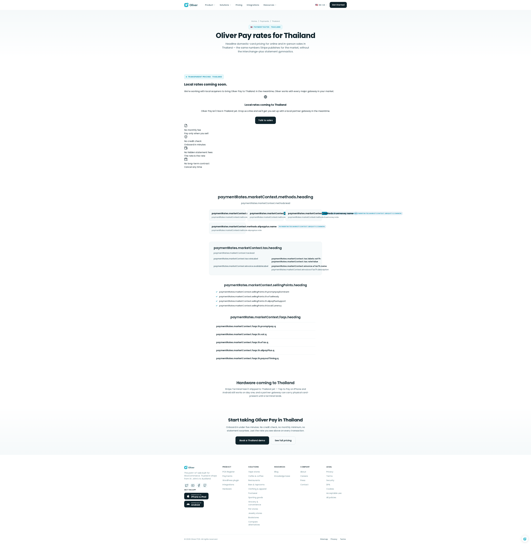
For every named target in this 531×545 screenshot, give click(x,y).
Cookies (330, 489)
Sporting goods (255, 497)
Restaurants (254, 480)
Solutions (224, 5)
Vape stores (254, 471)
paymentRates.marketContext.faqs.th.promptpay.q (246, 326)
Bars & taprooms (256, 484)
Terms (329, 476)
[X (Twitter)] (186, 485)
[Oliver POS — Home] (191, 5)
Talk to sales (265, 120)
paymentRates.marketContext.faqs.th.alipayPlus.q (245, 350)
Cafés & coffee (255, 476)
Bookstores (253, 517)
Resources (269, 5)
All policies (331, 497)
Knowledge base (282, 476)
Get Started (338, 4)
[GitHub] (204, 485)
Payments (264, 21)
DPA (328, 484)
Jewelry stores (255, 513)
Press (302, 480)
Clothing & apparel (257, 489)
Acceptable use (334, 493)
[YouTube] (192, 485)
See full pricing (283, 440)
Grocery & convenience (254, 503)
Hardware (227, 489)
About (303, 471)
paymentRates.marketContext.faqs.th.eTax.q (242, 342)
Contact (304, 484)
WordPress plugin (230, 480)
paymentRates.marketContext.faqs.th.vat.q (241, 334)
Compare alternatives (254, 523)
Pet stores (253, 509)
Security (330, 480)
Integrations (253, 5)
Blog (276, 471)
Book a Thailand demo (252, 440)
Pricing (239, 5)
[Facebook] (198, 485)
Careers (304, 476)
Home (254, 21)
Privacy (329, 471)
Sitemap (324, 539)
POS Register (228, 471)
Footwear (252, 493)
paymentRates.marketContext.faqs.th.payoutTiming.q (247, 358)
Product (209, 5)
